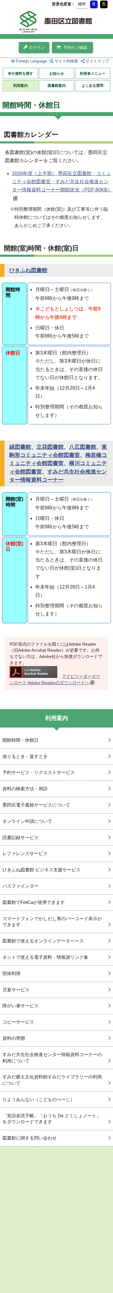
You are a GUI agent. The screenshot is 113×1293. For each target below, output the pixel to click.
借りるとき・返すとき (25, 756)
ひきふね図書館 (28, 270)
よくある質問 (92, 85)
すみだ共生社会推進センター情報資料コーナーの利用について (52, 1057)
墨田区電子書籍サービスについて (36, 804)
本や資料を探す (20, 73)
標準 (82, 4)
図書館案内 (57, 85)
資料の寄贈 (13, 1038)
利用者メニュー (92, 73)
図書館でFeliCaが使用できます (33, 902)
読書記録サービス (20, 837)
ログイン (37, 47)
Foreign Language (31, 61)
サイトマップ (97, 61)
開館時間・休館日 (20, 740)
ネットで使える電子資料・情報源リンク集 (45, 957)
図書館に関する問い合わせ (29, 1137)
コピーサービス (18, 1021)
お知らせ (56, 73)
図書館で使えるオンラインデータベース (43, 940)
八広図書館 (82, 447)
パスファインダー (20, 886)
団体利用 (11, 973)
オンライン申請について (27, 821)
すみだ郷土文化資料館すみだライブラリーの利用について (52, 1080)
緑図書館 (20, 447)
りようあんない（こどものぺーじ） (38, 1099)
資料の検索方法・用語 (25, 788)
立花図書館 (50, 447)
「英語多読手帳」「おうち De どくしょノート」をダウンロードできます (51, 1119)
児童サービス (16, 989)
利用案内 (20, 85)
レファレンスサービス (25, 853)
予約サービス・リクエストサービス (38, 772)
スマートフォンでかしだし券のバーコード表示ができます (52, 921)
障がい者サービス (20, 1005)
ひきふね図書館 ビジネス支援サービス (41, 869)
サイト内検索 (66, 61)
